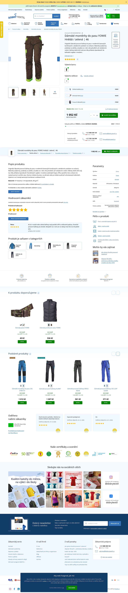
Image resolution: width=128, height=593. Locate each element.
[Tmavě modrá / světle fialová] (21, 324)
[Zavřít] (126, 2)
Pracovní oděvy (16, 29)
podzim (117, 191)
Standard (116, 201)
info (82, 89)
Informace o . (95, 528)
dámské (117, 179)
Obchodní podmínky (14, 549)
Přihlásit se (115, 523)
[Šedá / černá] (21, 385)
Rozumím (72, 588)
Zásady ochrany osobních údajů (17, 559)
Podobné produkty (78, 153)
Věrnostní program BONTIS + (16, 562)
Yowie (117, 175)
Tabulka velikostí (89, 76)
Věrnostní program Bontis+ (15, 9)
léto (113, 191)
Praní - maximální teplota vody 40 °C (107, 221)
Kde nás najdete (107, 557)
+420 (74, 16)
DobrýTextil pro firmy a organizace (46, 551)
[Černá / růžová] (49, 385)
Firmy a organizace (62, 9)
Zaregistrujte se (61, 6)
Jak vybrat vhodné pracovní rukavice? (75, 546)
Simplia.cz (116, 589)
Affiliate (38, 557)
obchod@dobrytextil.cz (110, 133)
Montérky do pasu (36, 29)
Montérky (25, 29)
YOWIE (39, 188)
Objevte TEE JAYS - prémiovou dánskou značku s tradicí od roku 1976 (109, 261)
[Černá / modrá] (51, 385)
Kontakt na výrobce (98, 211)
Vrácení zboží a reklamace (15, 554)
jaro (111, 191)
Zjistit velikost (15, 191)
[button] (58, 59)
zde (63, 587)
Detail (22, 341)
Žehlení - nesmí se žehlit (104, 236)
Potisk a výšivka (50, 9)
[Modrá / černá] (23, 385)
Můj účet (117, 9)
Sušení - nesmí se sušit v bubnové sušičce (108, 231)
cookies (44, 581)
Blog (79, 9)
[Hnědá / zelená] (66, 70)
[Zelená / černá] (104, 385)
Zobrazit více (68, 56)
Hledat (56, 16)
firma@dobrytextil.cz (109, 139)
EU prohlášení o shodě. (47, 184)
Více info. (65, 202)
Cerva (117, 171)
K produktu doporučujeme (62, 153)
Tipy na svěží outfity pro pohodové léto (76, 564)
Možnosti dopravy (113, 109)
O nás (38, 546)
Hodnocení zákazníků (46, 153)
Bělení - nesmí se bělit (103, 226)
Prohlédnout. (85, 2)
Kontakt (85, 9)
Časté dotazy (28, 9)
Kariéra (38, 559)
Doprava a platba (39, 9)
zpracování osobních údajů (99, 528)
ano (118, 196)
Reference (72, 9)
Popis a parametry (22, 153)
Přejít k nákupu (112, 151)
